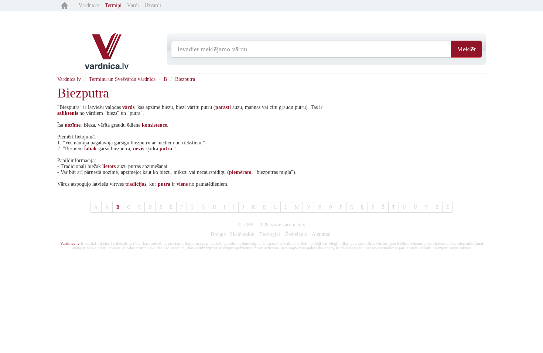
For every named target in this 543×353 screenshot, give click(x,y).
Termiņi (113, 5)
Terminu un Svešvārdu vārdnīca (122, 79)
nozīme (73, 125)
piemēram (240, 172)
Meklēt (466, 49)
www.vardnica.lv (287, 224)
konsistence (154, 125)
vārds (128, 107)
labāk (90, 148)
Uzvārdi (152, 5)
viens (182, 184)
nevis (138, 148)
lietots (109, 166)
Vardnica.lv (69, 79)
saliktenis (67, 113)
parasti (223, 107)
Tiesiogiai (269, 234)
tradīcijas (135, 184)
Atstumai (321, 234)
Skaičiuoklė (242, 234)
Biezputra (185, 79)
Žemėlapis (296, 234)
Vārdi (133, 5)
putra (166, 148)
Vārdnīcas (89, 5)
